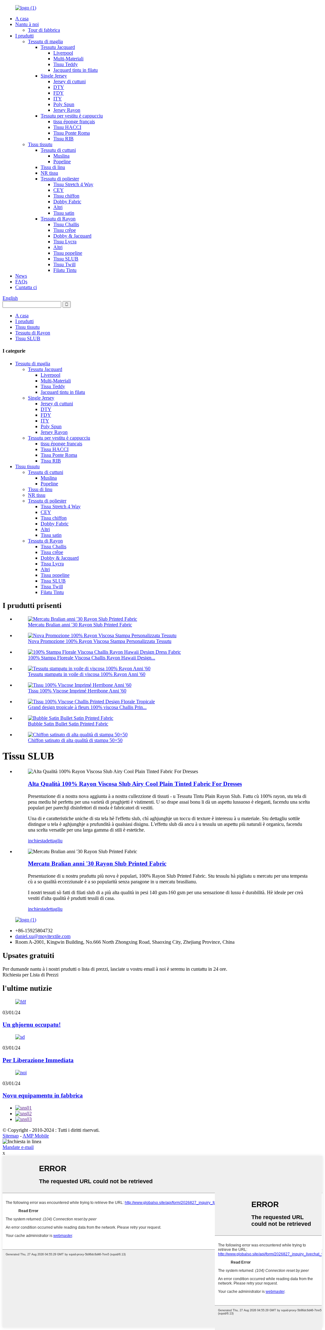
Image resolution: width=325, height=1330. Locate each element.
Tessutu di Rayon (58, 218)
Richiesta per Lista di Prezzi (30, 974)
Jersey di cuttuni (69, 81)
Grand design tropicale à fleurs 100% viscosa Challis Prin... (87, 707)
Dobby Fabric (67, 201)
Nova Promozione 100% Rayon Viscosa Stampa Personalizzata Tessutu (99, 641)
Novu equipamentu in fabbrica (43, 1095)
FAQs (21, 281)
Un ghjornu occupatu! (32, 1024)
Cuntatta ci (26, 287)
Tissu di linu (53, 167)
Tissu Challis (66, 224)
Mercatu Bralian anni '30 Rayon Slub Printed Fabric (80, 624)
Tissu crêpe (64, 230)
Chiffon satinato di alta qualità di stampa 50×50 (75, 740)
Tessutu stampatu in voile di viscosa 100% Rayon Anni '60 (86, 674)
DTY (58, 87)
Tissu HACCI (67, 127)
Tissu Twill (64, 264)
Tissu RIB (63, 138)
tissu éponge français (74, 121)
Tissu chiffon (66, 196)
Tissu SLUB (65, 258)
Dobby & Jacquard (72, 236)
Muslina (61, 156)
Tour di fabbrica (44, 30)
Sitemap (11, 1135)
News (21, 276)
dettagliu (54, 840)
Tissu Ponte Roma (71, 133)
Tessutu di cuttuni (58, 150)
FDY (58, 93)
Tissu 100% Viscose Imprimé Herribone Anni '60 (77, 690)
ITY (57, 98)
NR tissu (49, 173)
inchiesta (36, 840)
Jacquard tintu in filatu (75, 70)
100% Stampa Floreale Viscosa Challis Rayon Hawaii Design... (91, 657)
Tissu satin (63, 213)
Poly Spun (63, 104)
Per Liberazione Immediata (38, 1060)
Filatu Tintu (64, 270)
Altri (58, 207)
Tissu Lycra (64, 241)
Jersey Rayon (66, 110)
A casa (22, 18)
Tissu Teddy (65, 64)
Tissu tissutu (40, 144)
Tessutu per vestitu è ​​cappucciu (72, 115)
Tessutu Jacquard (58, 47)
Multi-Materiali (68, 58)
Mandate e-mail (18, 1147)
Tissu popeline (67, 253)
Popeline (62, 161)
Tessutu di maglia (45, 41)
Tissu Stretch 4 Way (73, 184)
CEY (58, 190)
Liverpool (63, 53)
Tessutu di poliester (60, 178)
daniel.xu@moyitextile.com (42, 936)
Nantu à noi (27, 24)
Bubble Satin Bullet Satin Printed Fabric (68, 723)
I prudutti (24, 35)
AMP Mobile (36, 1135)
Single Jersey (54, 75)
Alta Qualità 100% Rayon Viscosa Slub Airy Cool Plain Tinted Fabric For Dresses (135, 783)
